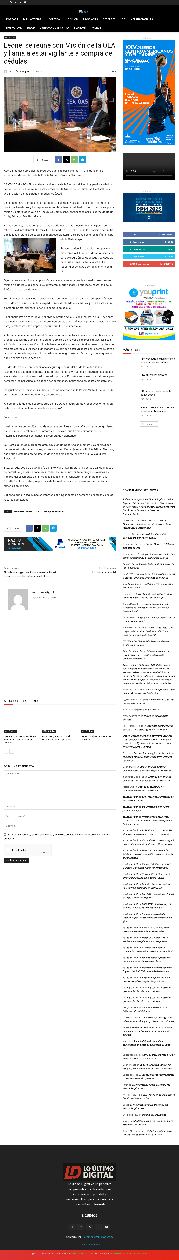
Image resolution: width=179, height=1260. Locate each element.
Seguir (169, 241)
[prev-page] (6, 751)
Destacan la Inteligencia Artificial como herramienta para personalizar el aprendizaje (148, 854)
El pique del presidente (154, 1114)
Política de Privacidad (136, 1253)
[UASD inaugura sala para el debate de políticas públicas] (59, 720)
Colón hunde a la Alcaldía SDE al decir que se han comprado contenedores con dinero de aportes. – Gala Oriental (147, 668)
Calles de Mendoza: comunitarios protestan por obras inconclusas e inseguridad (147, 524)
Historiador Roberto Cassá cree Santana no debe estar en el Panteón (20, 739)
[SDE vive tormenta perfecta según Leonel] (130, 395)
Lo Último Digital (21, 71)
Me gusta (167, 234)
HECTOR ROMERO (132, 641)
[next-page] (11, 751)
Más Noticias (10, 37)
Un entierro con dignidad (154, 375)
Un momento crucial (104, 572)
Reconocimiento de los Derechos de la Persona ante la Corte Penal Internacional (146, 607)
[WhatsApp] (74, 159)
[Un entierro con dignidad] (130, 378)
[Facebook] (6, 3)
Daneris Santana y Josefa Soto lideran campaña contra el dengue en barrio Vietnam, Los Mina (148, 757)
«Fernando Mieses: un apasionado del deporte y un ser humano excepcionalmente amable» (147, 1031)
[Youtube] (25, 3)
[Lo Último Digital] (6, 71)
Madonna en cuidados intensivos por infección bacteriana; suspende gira (147, 917)
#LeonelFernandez (23, 511)
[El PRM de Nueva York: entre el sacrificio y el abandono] (130, 411)
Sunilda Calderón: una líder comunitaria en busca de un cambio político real (146, 1044)
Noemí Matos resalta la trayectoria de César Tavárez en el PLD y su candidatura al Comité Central (148, 631)
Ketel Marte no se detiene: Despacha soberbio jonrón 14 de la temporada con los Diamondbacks (149, 510)
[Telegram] (82, 159)
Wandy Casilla (130, 987)
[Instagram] (11, 3)
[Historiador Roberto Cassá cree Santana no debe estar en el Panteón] (21, 720)
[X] (16, 3)
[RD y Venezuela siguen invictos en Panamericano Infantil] (130, 362)
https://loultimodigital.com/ (44, 597)
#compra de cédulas (54, 511)
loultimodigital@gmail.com (98, 1236)
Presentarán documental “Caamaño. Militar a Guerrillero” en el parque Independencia (147, 820)
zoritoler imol (130, 796)
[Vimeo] (20, 3)
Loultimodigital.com (83, 1253)
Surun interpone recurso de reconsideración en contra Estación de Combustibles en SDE (146, 655)
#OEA (38, 511)
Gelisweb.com (117, 1253)
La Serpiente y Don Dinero (144, 709)
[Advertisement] (60, 655)
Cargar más (147, 423)
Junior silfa (129, 564)
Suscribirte (166, 264)
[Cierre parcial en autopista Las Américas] (98, 720)
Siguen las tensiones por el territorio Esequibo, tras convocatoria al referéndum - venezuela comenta (148, 739)
